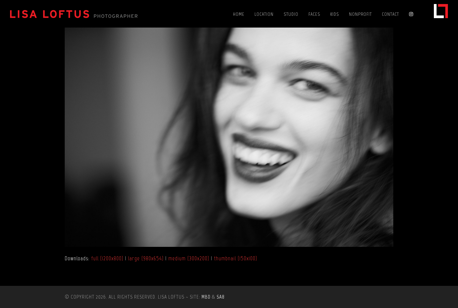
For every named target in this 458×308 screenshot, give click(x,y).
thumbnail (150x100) (235, 258)
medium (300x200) (188, 258)
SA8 (221, 297)
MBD (206, 297)
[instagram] (412, 13)
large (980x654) (146, 258)
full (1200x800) (107, 258)
